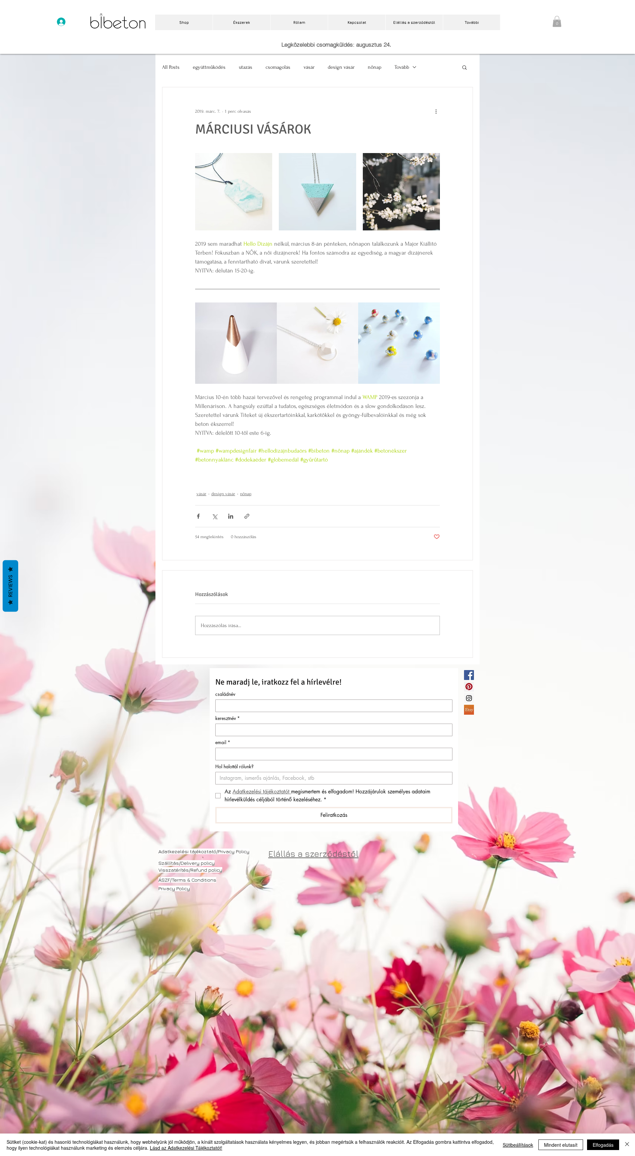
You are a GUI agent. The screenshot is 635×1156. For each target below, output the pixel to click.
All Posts (171, 67)
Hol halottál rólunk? (234, 766)
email (222, 742)
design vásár (341, 67)
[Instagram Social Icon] (469, 698)
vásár (309, 67)
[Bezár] (627, 1145)
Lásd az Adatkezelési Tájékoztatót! (186, 1147)
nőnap (374, 67)
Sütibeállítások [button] (518, 1144)
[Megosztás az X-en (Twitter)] (214, 516)
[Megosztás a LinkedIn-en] (231, 516)
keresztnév (227, 718)
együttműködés (209, 67)
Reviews (10, 586)
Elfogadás (603, 1144)
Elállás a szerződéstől (313, 854)
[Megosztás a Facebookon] (198, 516)
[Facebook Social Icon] (469, 675)
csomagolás (278, 67)
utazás (245, 67)
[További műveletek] (436, 111)
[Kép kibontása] (233, 191)
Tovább (402, 67)
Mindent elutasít (560, 1144)
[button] (557, 21)
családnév (225, 694)
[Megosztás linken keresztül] (247, 516)
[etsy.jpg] (469, 710)
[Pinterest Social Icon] (469, 687)
